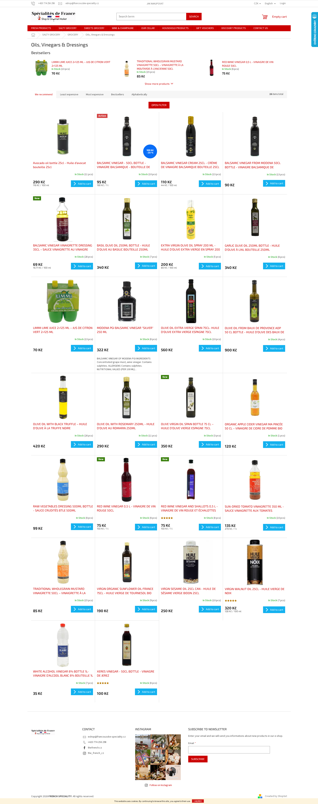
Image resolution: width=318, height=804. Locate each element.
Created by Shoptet (276, 796)
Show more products (157, 83)
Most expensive (95, 94)
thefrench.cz (95, 748)
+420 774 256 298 (97, 742)
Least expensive (69, 94)
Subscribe (198, 759)
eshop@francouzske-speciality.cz (107, 737)
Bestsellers (117, 94)
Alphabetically (139, 94)
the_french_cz (96, 753)
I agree (198, 801)
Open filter (159, 105)
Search (194, 16)
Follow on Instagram (161, 785)
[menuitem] (41, 28)
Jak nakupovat (155, 3)
